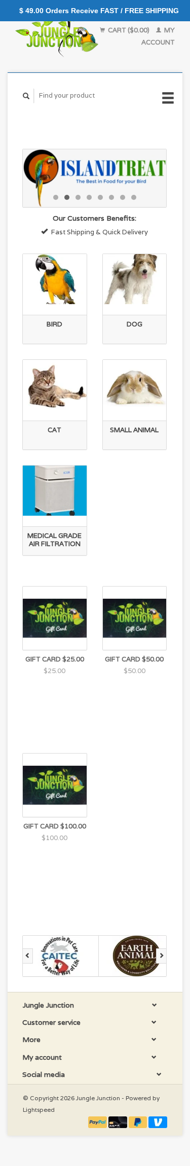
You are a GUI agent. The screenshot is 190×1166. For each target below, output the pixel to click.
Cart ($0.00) (128, 30)
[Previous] (27, 956)
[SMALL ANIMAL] (135, 385)
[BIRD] (55, 279)
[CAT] (55, 385)
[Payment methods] (98, 1121)
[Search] (26, 96)
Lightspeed (39, 1109)
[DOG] (135, 279)
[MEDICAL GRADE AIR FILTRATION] (55, 491)
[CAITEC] (61, 956)
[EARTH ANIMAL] (137, 956)
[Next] (161, 956)
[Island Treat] (94, 178)
